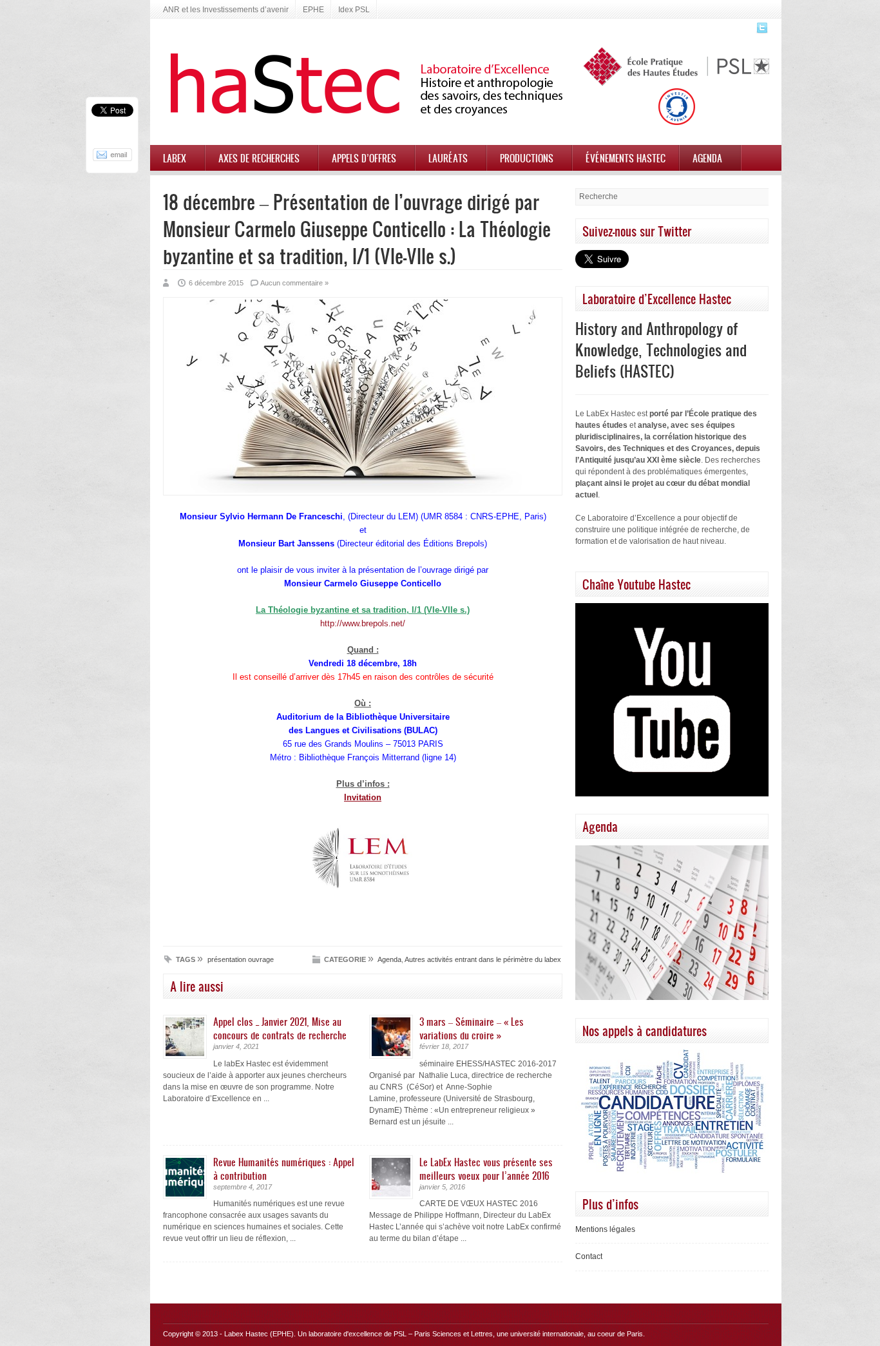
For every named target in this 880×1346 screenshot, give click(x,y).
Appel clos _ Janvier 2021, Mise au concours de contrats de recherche (280, 1028)
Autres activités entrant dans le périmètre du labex (483, 959)
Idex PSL (354, 9)
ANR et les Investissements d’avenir (226, 9)
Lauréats (448, 157)
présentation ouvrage (240, 959)
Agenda (707, 157)
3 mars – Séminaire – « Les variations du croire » (471, 1028)
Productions (526, 157)
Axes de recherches (259, 157)
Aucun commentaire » (294, 283)
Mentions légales (605, 1229)
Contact (588, 1256)
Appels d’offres (364, 157)
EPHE (313, 9)
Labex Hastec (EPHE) (259, 1334)
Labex (174, 157)
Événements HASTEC (625, 157)
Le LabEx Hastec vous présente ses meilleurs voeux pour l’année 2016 (486, 1168)
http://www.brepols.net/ (362, 623)
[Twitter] (760, 31)
